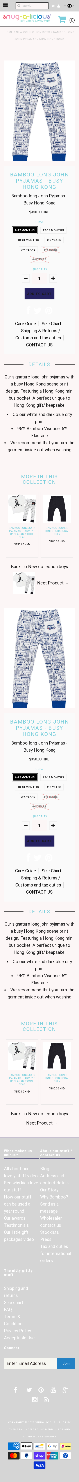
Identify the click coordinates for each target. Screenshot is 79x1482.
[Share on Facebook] (28, 312)
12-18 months (53, 230)
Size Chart (51, 323)
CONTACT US (39, 345)
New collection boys (33, 32)
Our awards (14, 1218)
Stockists (49, 1232)
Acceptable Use (19, 1337)
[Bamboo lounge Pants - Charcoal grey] (57, 521)
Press (45, 1239)
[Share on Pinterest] (48, 312)
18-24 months (28, 240)
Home (9, 32)
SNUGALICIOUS (46, 1422)
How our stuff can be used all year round (18, 1204)
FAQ (8, 1309)
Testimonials (16, 1225)
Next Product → (53, 583)
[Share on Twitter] (38, 312)
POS (60, 1429)
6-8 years (39, 259)
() (71, 20)
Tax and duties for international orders (55, 1253)
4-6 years (50, 249)
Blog (44, 1168)
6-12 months (25, 230)
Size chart (13, 1302)
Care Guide (25, 323)
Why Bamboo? (54, 1197)
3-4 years (28, 249)
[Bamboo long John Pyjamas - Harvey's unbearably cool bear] (22, 521)
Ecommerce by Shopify (39, 1436)
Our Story (49, 1190)
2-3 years (54, 240)
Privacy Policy (17, 1330)
